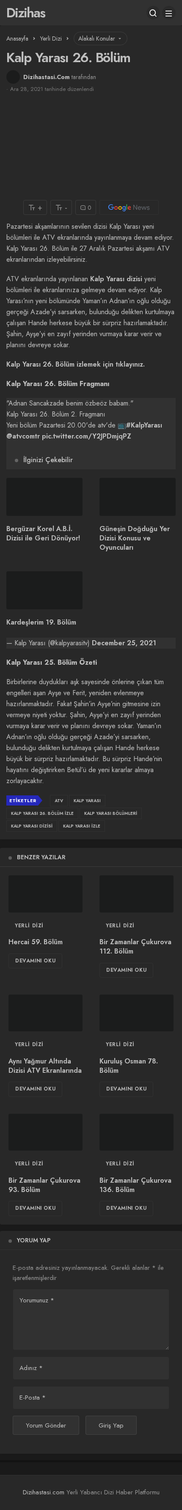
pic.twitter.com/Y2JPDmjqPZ (86, 436)
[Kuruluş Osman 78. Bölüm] (136, 1013)
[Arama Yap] (153, 12)
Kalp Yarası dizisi (116, 279)
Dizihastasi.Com (46, 77)
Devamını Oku (35, 961)
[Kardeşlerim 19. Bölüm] (44, 590)
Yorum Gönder (46, 1425)
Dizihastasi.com (43, 1492)
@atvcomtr (23, 436)
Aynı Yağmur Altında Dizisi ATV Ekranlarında (45, 1065)
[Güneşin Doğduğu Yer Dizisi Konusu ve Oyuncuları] (137, 497)
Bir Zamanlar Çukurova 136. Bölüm (135, 1185)
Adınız (31, 1368)
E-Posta (32, 1397)
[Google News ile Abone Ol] (129, 207)
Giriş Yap (111, 1425)
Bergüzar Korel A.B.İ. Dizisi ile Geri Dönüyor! (43, 533)
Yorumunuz (36, 1300)
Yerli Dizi (29, 925)
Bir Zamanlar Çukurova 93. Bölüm (44, 1185)
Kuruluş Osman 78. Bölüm (128, 1065)
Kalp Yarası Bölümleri (110, 813)
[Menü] (169, 12)
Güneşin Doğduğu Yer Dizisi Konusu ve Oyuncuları (134, 538)
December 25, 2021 (124, 643)
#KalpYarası (144, 425)
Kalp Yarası (87, 800)
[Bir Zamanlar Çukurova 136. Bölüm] (136, 1132)
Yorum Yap (33, 1240)
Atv (59, 800)
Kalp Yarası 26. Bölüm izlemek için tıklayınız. (75, 364)
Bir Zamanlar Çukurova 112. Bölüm (135, 946)
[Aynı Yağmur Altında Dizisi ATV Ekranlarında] (45, 1013)
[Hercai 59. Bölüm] (45, 894)
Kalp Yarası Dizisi (31, 826)
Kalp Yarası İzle (81, 826)
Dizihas (25, 12)
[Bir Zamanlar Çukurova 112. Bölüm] (136, 894)
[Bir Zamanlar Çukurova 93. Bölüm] (45, 1132)
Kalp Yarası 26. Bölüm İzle (42, 813)
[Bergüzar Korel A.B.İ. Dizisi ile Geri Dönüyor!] (44, 497)
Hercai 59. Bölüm (35, 942)
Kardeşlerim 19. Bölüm (41, 622)
